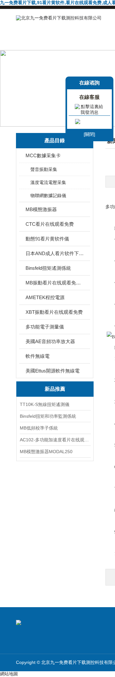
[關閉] (89, 134)
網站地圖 (9, 673)
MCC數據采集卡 (43, 155)
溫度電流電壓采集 (48, 182)
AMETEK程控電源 (45, 297)
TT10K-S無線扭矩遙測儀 (44, 404)
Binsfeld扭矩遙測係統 (48, 268)
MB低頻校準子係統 (39, 427)
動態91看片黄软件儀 (47, 238)
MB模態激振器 (41, 209)
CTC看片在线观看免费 (50, 224)
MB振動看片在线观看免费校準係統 (55, 282)
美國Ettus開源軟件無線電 (53, 370)
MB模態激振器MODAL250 (46, 451)
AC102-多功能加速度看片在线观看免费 (55, 439)
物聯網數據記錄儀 (48, 195)
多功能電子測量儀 (45, 326)
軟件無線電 (38, 356)
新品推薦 (55, 389)
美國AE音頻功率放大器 (50, 341)
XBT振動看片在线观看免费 (54, 312)
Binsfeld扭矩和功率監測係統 (48, 416)
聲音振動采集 (43, 169)
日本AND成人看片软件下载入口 (55, 253)
